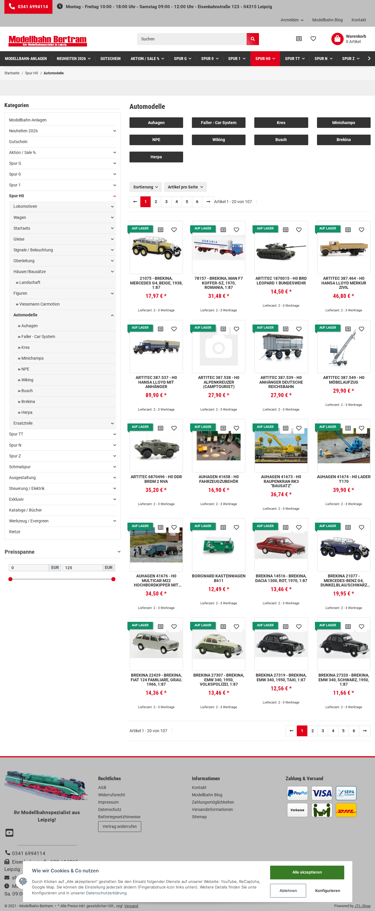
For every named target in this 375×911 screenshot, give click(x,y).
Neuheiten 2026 (23, 130)
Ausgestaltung (22, 477)
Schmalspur (20, 466)
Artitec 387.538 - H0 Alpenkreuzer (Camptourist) (218, 382)
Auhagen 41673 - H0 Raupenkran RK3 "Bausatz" (281, 481)
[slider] (10, 579)
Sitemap (199, 816)
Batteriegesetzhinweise (119, 816)
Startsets (21, 228)
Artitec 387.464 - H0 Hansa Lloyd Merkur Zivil (343, 283)
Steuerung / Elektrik (27, 488)
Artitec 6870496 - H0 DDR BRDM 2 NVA (156, 479)
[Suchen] (253, 39)
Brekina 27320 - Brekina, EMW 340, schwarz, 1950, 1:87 (343, 680)
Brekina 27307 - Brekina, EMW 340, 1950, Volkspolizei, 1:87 (218, 680)
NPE (156, 139)
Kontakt (359, 20)
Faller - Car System (218, 122)
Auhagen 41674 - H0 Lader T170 (344, 479)
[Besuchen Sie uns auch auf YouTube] (10, 833)
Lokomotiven (25, 206)
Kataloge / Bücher (25, 510)
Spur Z (15, 456)
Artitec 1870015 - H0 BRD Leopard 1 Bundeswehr (281, 280)
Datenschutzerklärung (106, 893)
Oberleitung (24, 260)
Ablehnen (288, 890)
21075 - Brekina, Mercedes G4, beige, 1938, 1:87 (156, 283)
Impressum (108, 802)
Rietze (14, 531)
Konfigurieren (327, 890)
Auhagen (156, 122)
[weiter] (208, 201)
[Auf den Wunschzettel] (174, 229)
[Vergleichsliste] (299, 39)
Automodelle (25, 315)
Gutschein (18, 141)
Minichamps (343, 122)
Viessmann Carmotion (39, 304)
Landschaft (29, 282)
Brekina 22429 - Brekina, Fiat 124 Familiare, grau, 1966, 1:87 (156, 680)
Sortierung (143, 187)
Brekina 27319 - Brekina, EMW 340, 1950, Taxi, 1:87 (281, 677)
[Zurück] (135, 201)
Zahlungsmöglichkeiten (213, 802)
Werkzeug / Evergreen (29, 521)
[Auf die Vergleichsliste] (160, 229)
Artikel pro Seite (183, 187)
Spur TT (16, 434)
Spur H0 (16, 195)
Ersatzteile (23, 423)
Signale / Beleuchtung (33, 250)
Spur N (15, 445)
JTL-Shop (362, 906)
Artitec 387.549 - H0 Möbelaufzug (343, 379)
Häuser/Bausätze (29, 271)
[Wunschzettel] (313, 39)
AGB (102, 787)
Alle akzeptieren (307, 872)
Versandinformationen (212, 809)
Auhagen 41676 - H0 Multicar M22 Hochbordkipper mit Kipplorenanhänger (156, 580)
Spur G (15, 163)
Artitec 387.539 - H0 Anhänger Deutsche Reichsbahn (281, 382)
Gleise (18, 239)
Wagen (19, 217)
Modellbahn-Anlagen (28, 120)
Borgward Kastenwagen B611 (219, 578)
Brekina (344, 139)
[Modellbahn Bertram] (47, 41)
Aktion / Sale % (22, 152)
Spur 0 (15, 174)
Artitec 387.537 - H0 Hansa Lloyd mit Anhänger (156, 382)
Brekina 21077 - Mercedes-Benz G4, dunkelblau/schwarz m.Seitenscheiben (344, 580)
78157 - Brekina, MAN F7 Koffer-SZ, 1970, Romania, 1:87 (219, 283)
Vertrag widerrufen (120, 826)
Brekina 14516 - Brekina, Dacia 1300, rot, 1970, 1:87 (281, 578)
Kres (281, 122)
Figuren (20, 293)
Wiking (218, 139)
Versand (131, 906)
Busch (281, 139)
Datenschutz (109, 809)
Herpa (156, 157)
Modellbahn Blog (327, 20)
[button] (292, 20)
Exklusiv (16, 499)
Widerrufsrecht (111, 794)
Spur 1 (15, 185)
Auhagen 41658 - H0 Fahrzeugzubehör (219, 479)
